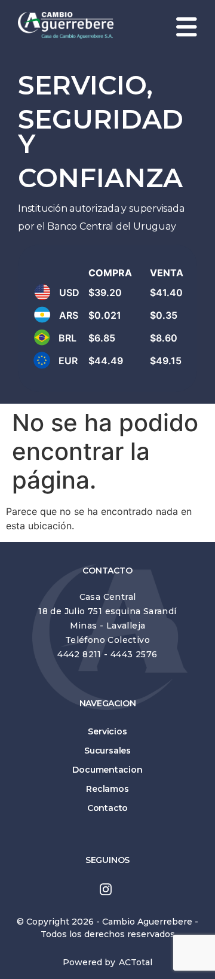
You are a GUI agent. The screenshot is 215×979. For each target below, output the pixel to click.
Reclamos (107, 788)
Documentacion (107, 769)
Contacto (107, 808)
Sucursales (107, 750)
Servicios (107, 731)
